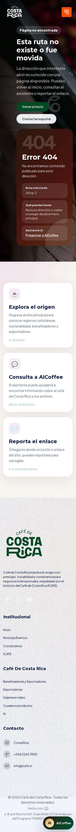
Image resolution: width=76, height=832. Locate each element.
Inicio (7, 630)
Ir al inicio (17, 340)
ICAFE (7, 654)
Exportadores (13, 689)
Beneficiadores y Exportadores (24, 681)
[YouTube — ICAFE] (29, 599)
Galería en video (14, 697)
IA (4, 713)
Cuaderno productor (18, 705)
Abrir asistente (22, 404)
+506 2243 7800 (25, 754)
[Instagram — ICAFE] (18, 599)
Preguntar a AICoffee (42, 235)
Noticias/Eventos (15, 638)
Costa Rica (21, 743)
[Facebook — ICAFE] (7, 599)
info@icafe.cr (23, 766)
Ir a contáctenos (23, 469)
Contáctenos (12, 646)
